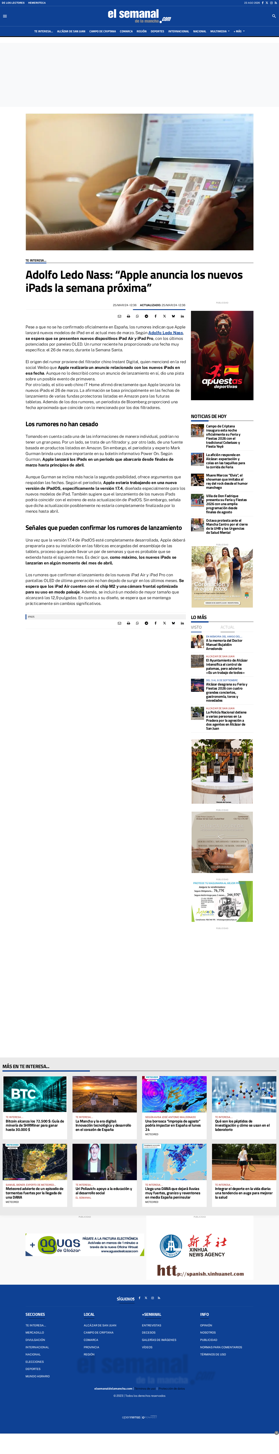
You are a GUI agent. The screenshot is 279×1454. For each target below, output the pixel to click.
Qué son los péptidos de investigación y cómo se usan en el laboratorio (242, 1125)
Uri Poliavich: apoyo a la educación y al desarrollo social (104, 1190)
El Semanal (83, 1197)
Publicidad (208, 1340)
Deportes (33, 1369)
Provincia (91, 1347)
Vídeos (147, 1347)
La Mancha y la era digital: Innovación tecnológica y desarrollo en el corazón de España (103, 1125)
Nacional (33, 1354)
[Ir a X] (267, 2)
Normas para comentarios (221, 1347)
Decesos (148, 1332)
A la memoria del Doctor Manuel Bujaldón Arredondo (224, 644)
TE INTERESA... (36, 260)
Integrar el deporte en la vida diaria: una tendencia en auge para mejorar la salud (244, 1192)
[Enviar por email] (119, 316)
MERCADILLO (35, 1332)
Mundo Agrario (38, 1376)
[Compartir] (137, 316)
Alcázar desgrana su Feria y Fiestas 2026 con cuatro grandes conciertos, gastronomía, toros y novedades (226, 692)
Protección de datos (172, 1388)
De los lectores (13, 2)
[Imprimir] (128, 316)
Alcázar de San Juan (100, 1325)
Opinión (206, 1325)
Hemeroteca (37, 2)
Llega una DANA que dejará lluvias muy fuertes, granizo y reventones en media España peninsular (172, 1192)
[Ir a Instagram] (271, 2)
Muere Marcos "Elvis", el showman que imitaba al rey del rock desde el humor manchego (227, 481)
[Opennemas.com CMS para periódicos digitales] (139, 1417)
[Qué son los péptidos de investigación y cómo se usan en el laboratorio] (244, 1094)
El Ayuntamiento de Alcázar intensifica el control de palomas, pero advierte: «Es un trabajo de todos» (227, 666)
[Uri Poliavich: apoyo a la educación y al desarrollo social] (105, 1162)
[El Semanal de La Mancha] (139, 16)
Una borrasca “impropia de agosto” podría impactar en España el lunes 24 (173, 1125)
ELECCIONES (35, 1361)
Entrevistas (151, 1325)
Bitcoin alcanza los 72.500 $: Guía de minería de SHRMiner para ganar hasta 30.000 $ (35, 1125)
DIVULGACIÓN (35, 1340)
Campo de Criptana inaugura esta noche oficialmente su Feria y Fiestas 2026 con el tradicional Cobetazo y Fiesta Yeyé (223, 436)
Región (89, 1354)
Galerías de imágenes (159, 1340)
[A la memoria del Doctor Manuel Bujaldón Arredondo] (197, 641)
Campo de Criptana (99, 1332)
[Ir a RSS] (276, 2)
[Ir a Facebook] (262, 2)
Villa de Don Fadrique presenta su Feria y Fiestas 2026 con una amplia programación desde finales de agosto (226, 504)
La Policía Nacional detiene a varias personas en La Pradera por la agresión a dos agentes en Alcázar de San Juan (226, 720)
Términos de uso (213, 1354)
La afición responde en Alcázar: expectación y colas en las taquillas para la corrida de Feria (225, 461)
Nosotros (208, 1332)
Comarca (91, 1340)
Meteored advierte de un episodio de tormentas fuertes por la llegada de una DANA (34, 1192)
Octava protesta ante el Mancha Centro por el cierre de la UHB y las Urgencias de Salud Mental (227, 526)
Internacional (37, 1347)
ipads (31, 617)
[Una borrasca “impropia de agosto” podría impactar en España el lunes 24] (174, 1094)
